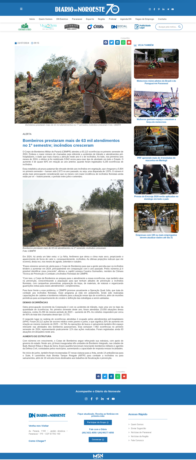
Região (101, 19)
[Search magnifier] (179, 27)
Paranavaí (77, 19)
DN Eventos (62, 19)
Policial (112, 19)
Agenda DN (125, 19)
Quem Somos (45, 19)
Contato (162, 19)
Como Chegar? (37, 441)
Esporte (90, 19)
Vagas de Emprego (144, 19)
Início (32, 19)
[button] (105, 42)
